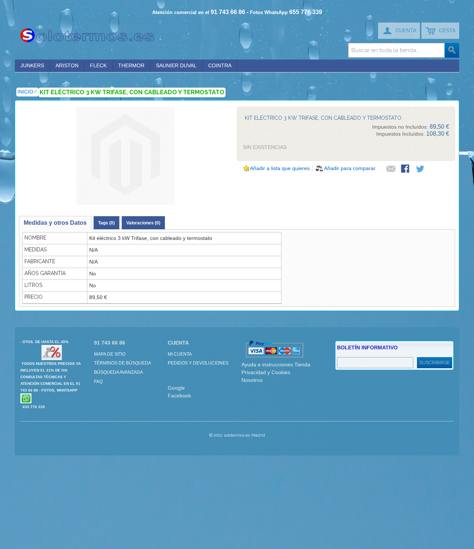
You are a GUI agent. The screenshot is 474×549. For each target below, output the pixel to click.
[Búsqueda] (451, 50)
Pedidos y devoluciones (198, 363)
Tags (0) (106, 223)
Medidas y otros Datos (55, 223)
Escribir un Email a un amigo (391, 169)
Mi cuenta (180, 354)
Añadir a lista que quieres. (280, 168)
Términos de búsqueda (122, 363)
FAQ (98, 381)
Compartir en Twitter (420, 169)
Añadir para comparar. (350, 168)
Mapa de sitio (110, 354)
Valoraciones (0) (143, 223)
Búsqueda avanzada (118, 372)
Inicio (25, 92)
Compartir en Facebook (406, 169)
